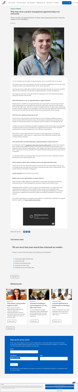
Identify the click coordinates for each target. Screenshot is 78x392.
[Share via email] (29, 232)
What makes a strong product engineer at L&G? (16, 304)
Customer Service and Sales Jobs (24, 267)
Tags (41, 355)
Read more (12, 321)
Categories (13, 355)
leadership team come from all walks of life (38, 145)
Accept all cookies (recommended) (60, 385)
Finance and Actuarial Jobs (22, 263)
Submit (13, 364)
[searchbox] (21, 358)
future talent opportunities (32, 200)
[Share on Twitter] (27, 232)
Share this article (16, 232)
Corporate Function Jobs (22, 265)
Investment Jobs (19, 261)
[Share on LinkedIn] (24, 232)
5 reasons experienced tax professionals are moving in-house (61, 305)
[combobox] (24, 358)
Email (12, 349)
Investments (33, 301)
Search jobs (65, 2)
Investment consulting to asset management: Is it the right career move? (38, 305)
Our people (9, 301)
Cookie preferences (59, 390)
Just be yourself (17, 173)
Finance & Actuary (56, 301)
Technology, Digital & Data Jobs (24, 259)
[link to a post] (16, 294)
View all (14, 276)
